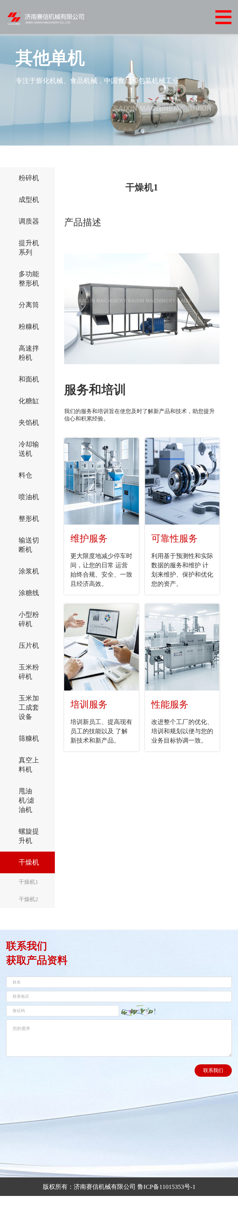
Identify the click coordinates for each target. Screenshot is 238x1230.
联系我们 (213, 1070)
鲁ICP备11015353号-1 (166, 1186)
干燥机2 (28, 899)
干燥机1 (28, 882)
